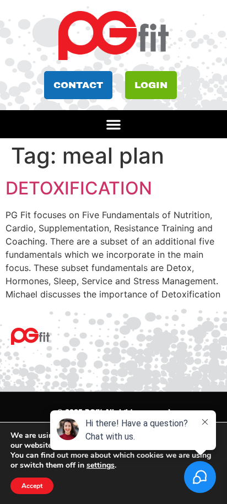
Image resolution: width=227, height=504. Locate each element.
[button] (113, 124)
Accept (31, 485)
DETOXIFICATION (79, 188)
